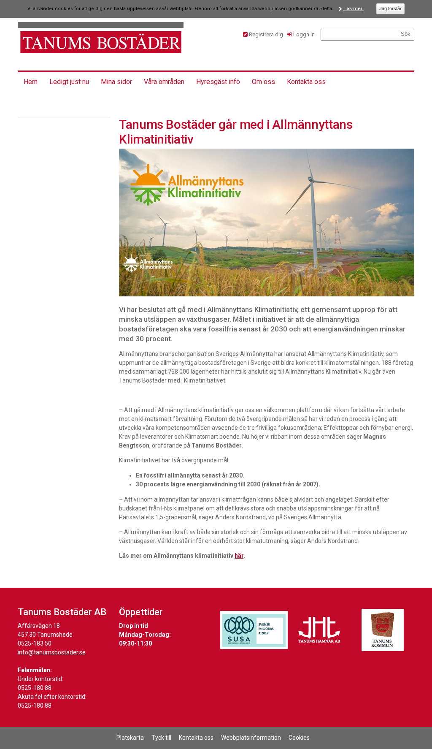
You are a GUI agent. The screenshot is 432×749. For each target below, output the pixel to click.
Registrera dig (266, 34)
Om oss (263, 82)
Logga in (304, 34)
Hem (31, 82)
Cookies (299, 737)
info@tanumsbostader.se (52, 652)
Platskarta (130, 737)
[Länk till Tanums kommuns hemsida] (382, 630)
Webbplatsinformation (251, 737)
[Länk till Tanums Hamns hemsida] (319, 630)
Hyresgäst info (218, 82)
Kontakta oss (306, 82)
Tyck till (161, 737)
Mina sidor (116, 82)
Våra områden (164, 82)
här (239, 555)
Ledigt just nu (69, 82)
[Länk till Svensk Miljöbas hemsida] (254, 630)
